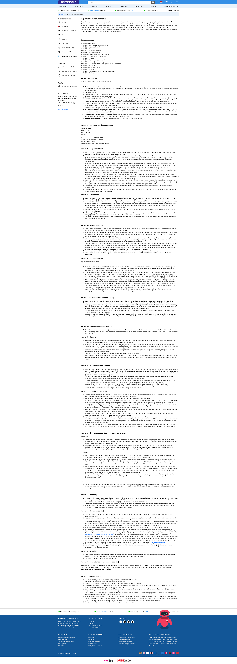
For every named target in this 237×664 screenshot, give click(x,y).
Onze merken (63, 6)
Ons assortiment (94, 641)
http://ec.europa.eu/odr (158, 542)
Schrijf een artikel (124, 639)
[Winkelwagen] (175, 2)
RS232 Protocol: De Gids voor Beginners (162, 644)
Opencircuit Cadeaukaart (126, 637)
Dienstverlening (125, 635)
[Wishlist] (165, 2)
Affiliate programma (125, 641)
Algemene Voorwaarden (66, 641)
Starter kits (123, 6)
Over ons (91, 637)
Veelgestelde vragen (95, 646)
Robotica (108, 6)
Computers (138, 6)
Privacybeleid (62, 644)
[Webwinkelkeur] (108, 661)
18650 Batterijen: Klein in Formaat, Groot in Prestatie (164, 641)
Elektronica (79, 6)
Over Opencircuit (95, 635)
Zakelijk (170, 10)
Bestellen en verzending (66, 637)
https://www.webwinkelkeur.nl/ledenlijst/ (99, 535)
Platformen (94, 6)
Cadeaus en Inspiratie (171, 6)
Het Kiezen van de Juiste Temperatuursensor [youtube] (164, 639)
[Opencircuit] (68, 2)
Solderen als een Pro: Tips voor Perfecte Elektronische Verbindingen (164, 637)
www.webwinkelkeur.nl (105, 533)
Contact (176, 10)
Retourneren (62, 639)
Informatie (62, 635)
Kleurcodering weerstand (126, 644)
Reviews (91, 639)
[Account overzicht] (170, 2)
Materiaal (153, 6)
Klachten (61, 646)
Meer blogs (152, 646)
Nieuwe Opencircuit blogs (159, 635)
